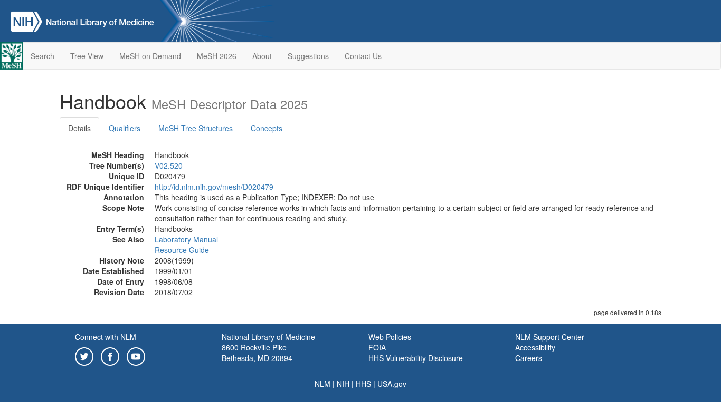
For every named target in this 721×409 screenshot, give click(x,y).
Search (42, 56)
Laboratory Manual (186, 239)
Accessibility (535, 347)
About (262, 56)
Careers (528, 358)
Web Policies (389, 337)
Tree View (86, 56)
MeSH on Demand (150, 56)
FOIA (377, 347)
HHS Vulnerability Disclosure (415, 358)
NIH (343, 383)
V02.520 (169, 165)
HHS (363, 383)
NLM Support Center (549, 337)
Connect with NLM (105, 337)
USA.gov (391, 383)
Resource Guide (182, 250)
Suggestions (308, 56)
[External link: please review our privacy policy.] (84, 355)
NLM (322, 383)
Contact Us (363, 56)
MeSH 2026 (216, 56)
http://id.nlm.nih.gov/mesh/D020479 (214, 186)
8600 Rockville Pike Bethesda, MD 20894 (257, 352)
